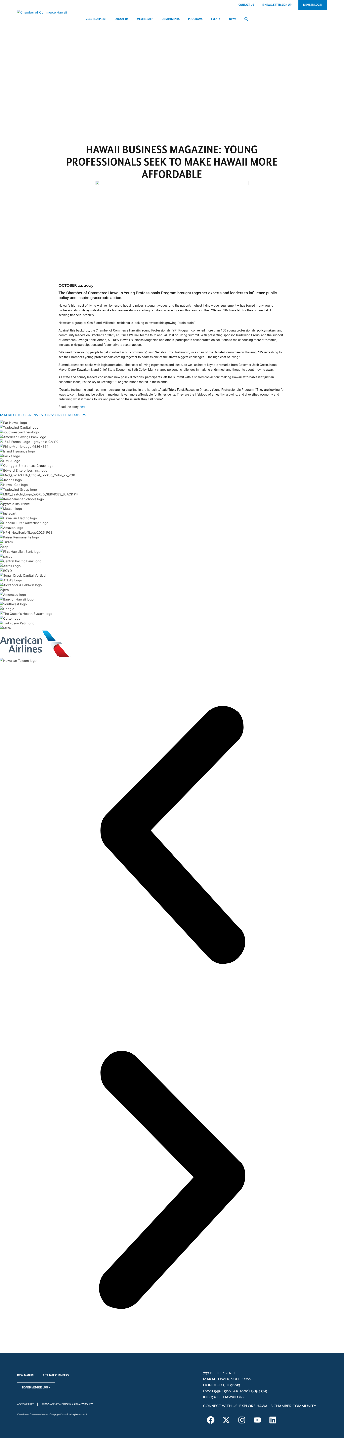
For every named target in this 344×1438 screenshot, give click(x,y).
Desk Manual (26, 1375)
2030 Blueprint (96, 19)
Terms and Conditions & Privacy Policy (67, 1404)
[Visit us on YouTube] (257, 1420)
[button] (246, 19)
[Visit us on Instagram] (242, 1420)
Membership (145, 19)
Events (215, 19)
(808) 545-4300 (217, 1391)
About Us (121, 19)
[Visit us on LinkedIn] (273, 1420)
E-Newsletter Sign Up (276, 5)
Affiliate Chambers (56, 1375)
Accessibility (25, 1404)
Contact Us (246, 5)
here (82, 407)
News (232, 19)
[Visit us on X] (226, 1420)
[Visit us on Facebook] (211, 1420)
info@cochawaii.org (224, 1397)
